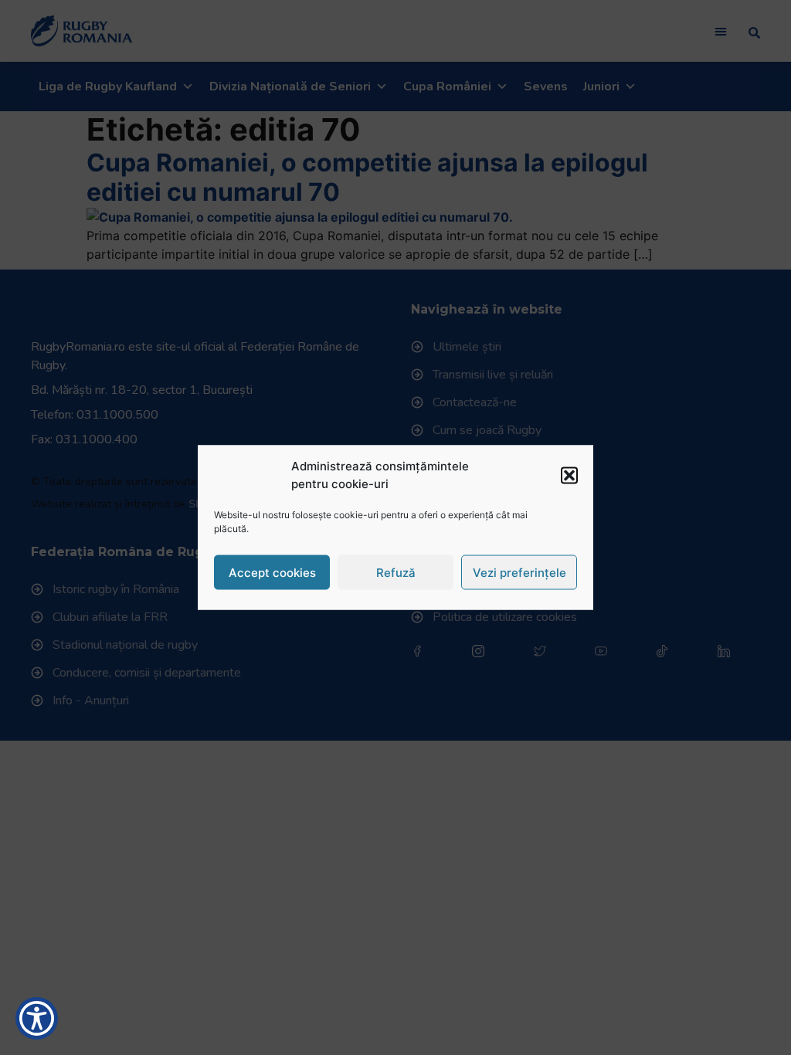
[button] (569, 475)
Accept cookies (272, 572)
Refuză (396, 572)
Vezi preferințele (519, 572)
